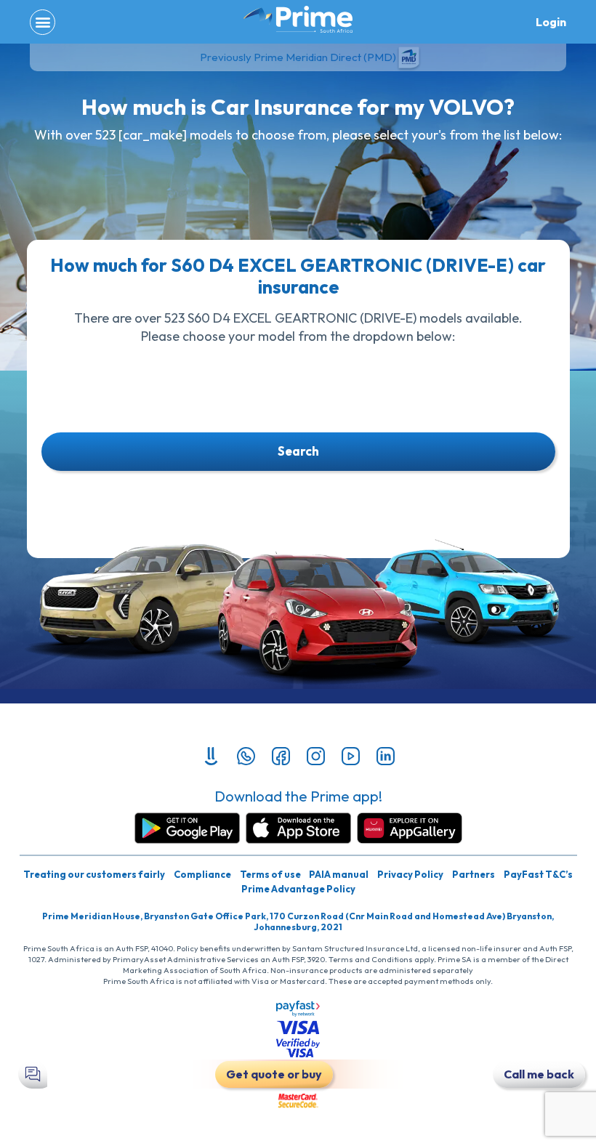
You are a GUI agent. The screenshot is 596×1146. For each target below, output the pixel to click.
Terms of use (270, 874)
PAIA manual (339, 874)
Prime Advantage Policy (298, 889)
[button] (42, 22)
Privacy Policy (410, 874)
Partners (473, 874)
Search (298, 451)
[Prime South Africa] (298, 19)
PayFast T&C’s (538, 874)
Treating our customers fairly (94, 874)
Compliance (202, 874)
